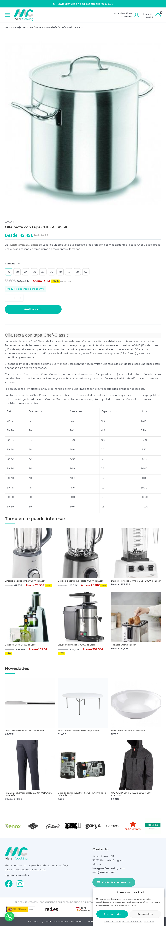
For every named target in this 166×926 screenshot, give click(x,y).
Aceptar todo (112, 914)
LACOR (9, 221)
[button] (8, 15)
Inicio (8, 27)
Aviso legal (149, 921)
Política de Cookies (112, 921)
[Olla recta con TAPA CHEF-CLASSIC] (83, 124)
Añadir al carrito (33, 309)
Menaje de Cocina (23, 27)
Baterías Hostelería (46, 27)
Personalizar (145, 914)
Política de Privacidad (132, 921)
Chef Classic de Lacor (71, 27)
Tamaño (12, 263)
